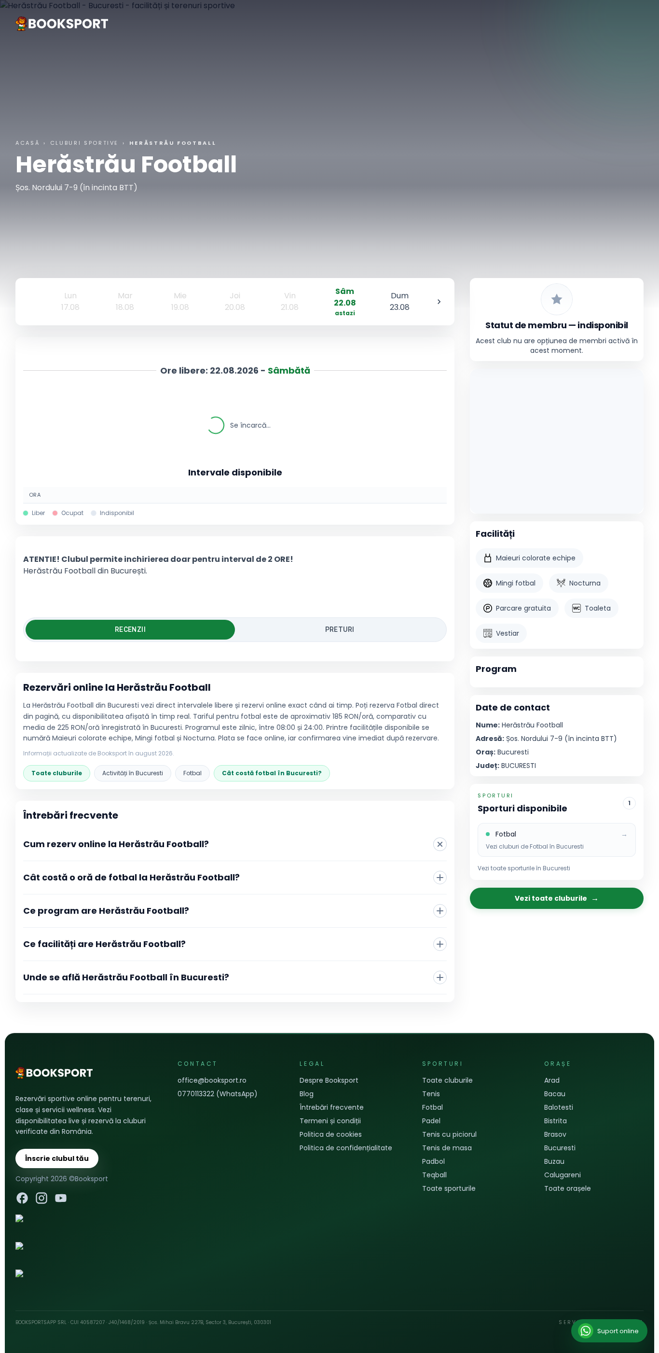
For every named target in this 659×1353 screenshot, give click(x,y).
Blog (307, 1094)
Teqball (434, 1175)
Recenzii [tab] (130, 629)
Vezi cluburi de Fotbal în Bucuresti (535, 847)
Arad (552, 1080)
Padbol (433, 1161)
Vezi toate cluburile (557, 898)
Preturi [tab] (340, 629)
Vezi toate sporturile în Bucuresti (524, 868)
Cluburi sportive (84, 143)
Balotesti (558, 1107)
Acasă (27, 143)
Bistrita (555, 1121)
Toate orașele (567, 1188)
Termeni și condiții (330, 1121)
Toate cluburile (56, 773)
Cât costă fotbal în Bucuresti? (272, 773)
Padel (431, 1121)
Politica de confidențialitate (346, 1148)
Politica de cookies (331, 1134)
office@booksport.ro (212, 1080)
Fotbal (192, 773)
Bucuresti (560, 1148)
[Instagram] (41, 1198)
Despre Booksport (329, 1080)
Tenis (431, 1094)
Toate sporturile (449, 1188)
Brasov (555, 1134)
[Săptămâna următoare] (439, 301)
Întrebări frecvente (332, 1107)
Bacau (554, 1094)
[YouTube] (61, 1198)
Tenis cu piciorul (449, 1134)
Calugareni (562, 1175)
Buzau (554, 1161)
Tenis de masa (447, 1148)
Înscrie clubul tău (57, 1158)
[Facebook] (22, 1198)
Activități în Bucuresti (132, 773)
